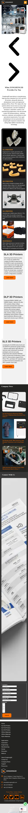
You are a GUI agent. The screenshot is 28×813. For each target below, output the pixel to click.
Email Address (5, 688)
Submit (7, 715)
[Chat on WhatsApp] (25, 805)
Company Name (6, 695)
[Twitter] (11, 797)
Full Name (4, 684)
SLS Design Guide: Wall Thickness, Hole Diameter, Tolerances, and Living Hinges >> (13, 442)
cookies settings (18, 792)
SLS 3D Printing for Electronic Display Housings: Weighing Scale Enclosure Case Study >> (14, 415)
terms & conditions (14, 793)
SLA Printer (8, 150)
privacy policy (9, 792)
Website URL (5, 698)
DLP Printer (8, 181)
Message (4, 702)
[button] (25, 2)
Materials (7, 241)
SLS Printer (8, 211)
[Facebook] (6, 797)
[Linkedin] (22, 797)
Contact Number (6, 691)
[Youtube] (17, 797)
